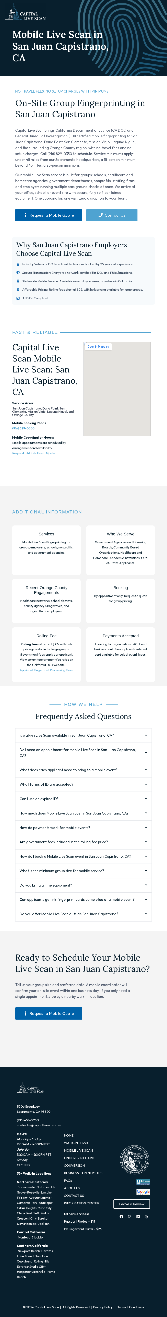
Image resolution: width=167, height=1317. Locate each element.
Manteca (24, 1237)
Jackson (43, 1224)
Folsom (22, 1198)
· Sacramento (26, 1187)
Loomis (45, 1198)
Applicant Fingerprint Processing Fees (46, 670)
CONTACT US (74, 1196)
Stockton (38, 1237)
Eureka (42, 1218)
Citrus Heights (27, 1208)
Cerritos (47, 1251)
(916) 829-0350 (23, 428)
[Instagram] (129, 1216)
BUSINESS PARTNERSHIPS (83, 1173)
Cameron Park (27, 1203)
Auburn (34, 1198)
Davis (21, 1224)
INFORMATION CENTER (81, 1203)
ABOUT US (72, 1188)
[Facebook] (121, 1216)
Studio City (37, 1267)
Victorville (38, 1272)
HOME (69, 1135)
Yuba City (45, 1208)
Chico (21, 1213)
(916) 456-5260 (28, 1120)
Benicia (31, 1224)
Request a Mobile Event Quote (33, 453)
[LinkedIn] (138, 1216)
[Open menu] (158, 10)
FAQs (68, 1180)
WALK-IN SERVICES (78, 1143)
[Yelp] (146, 1216)
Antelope (45, 1203)
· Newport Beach (28, 1251)
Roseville (33, 1192)
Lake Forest (25, 1256)
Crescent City (26, 1218)
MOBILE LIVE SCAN (78, 1150)
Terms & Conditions (130, 1307)
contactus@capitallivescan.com (39, 1125)
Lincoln (46, 1192)
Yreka (45, 1213)
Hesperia (23, 1272)
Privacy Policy (102, 1307)
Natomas (42, 1187)
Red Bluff (32, 1213)
